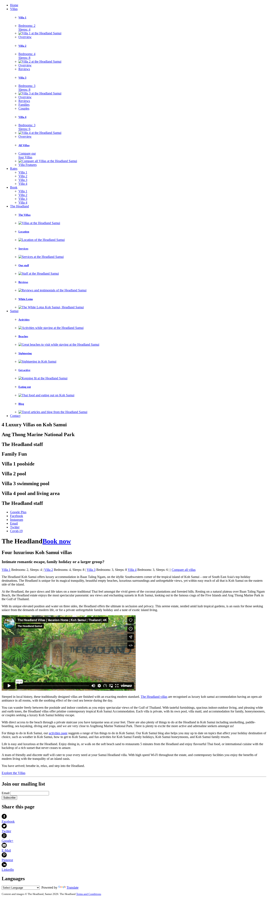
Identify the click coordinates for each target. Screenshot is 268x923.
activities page (58, 733)
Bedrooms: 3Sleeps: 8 (26, 87)
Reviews (24, 69)
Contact (15, 416)
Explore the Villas (13, 773)
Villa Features (27, 165)
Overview (25, 37)
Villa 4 (22, 117)
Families (24, 104)
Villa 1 (22, 17)
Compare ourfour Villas (27, 155)
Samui (14, 311)
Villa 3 (22, 77)
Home (14, 5)
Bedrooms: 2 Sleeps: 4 (26, 27)
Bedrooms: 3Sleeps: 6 (26, 127)
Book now (57, 541)
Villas (14, 9)
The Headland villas (154, 696)
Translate (73, 887)
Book (13, 187)
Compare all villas (184, 569)
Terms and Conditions (88, 894)
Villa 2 (22, 45)
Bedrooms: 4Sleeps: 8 (26, 55)
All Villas (24, 145)
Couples (23, 108)
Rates (13, 168)
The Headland (19, 206)
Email (5, 793)
